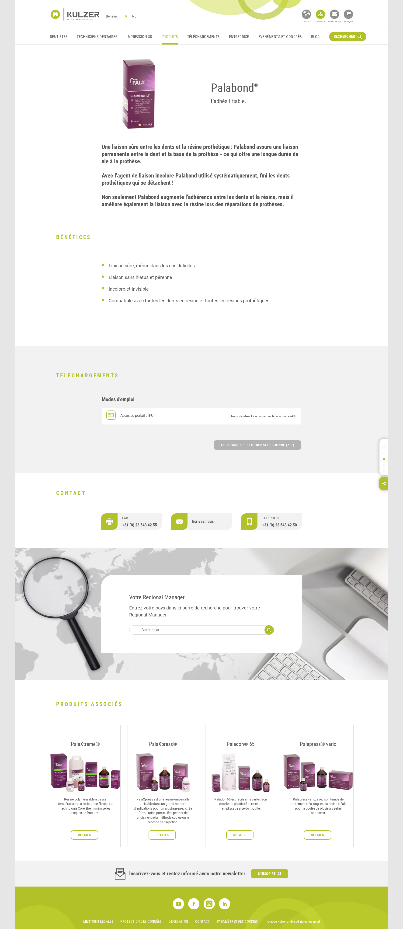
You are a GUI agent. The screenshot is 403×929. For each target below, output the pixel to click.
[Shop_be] (348, 14)
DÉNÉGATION (178, 921)
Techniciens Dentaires (97, 37)
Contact (202, 921)
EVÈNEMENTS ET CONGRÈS (280, 37)
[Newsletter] (334, 14)
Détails (84, 835)
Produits (170, 37)
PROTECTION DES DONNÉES (141, 921)
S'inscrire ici (269, 874)
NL (134, 16)
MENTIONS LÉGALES (98, 921)
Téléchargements (203, 37)
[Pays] (306, 14)
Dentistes (58, 37)
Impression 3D (139, 37)
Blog (315, 37)
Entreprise (239, 37)
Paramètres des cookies (237, 921)
